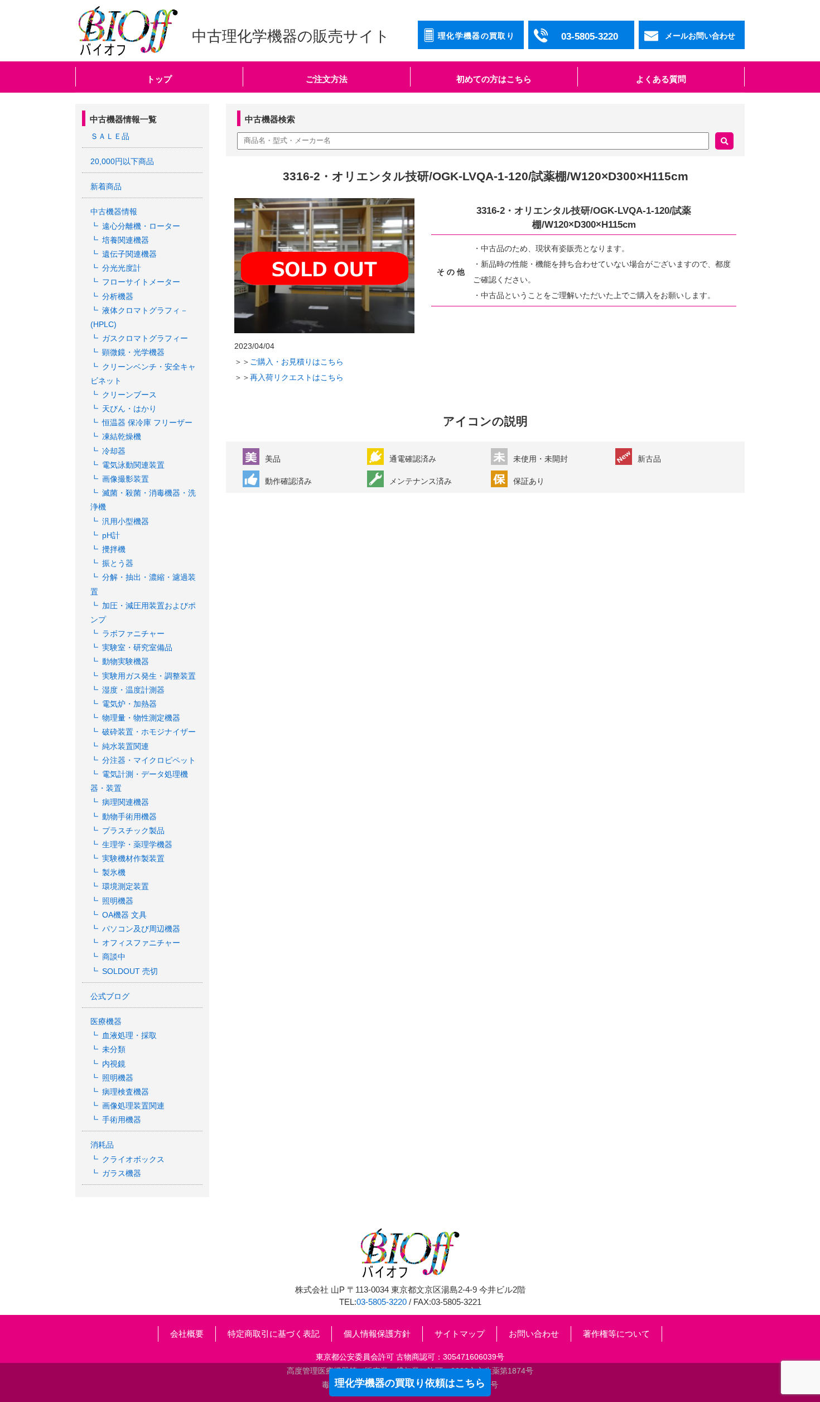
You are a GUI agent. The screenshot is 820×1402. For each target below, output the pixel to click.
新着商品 (106, 186)
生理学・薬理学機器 (137, 844)
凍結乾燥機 (121, 436)
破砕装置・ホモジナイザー (149, 731)
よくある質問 (661, 79)
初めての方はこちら (494, 79)
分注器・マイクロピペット (149, 760)
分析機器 (117, 296)
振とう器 (117, 563)
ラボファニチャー (133, 633)
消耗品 (102, 1144)
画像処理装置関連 (133, 1105)
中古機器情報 (113, 211)
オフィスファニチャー (141, 942)
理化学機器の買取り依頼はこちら (410, 1383)
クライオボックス (133, 1159)
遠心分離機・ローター (141, 226)
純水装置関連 (125, 746)
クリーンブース (129, 394)
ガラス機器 (121, 1173)
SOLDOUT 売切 (130, 971)
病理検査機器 (125, 1091)
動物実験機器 (125, 661)
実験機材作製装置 (133, 858)
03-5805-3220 (381, 1302)
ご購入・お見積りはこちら (297, 361)
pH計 (111, 535)
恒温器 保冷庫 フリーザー (147, 422)
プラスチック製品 (133, 830)
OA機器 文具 (124, 914)
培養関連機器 (125, 240)
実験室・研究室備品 (137, 647)
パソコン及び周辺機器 (141, 928)
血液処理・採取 (129, 1035)
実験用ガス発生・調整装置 (149, 675)
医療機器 (106, 1021)
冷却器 (114, 450)
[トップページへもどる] (128, 31)
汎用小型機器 (125, 521)
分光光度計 (121, 267)
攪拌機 (114, 549)
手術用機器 (121, 1119)
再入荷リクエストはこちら (297, 377)
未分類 (114, 1049)
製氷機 (114, 872)
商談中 (114, 956)
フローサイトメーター (141, 281)
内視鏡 (114, 1063)
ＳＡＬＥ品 (109, 136)
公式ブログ (109, 996)
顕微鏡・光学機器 (133, 352)
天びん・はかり (129, 408)
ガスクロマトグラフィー (145, 338)
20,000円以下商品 (122, 161)
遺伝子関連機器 (129, 253)
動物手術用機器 (129, 816)
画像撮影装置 (125, 478)
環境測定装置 (125, 886)
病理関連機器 (125, 802)
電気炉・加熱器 (129, 703)
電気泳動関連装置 (133, 464)
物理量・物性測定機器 (141, 717)
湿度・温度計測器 (133, 689)
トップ (159, 79)
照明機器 (117, 900)
